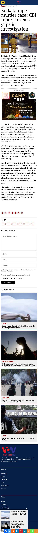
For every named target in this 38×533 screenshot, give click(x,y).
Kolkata (14, 224)
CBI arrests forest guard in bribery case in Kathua (18, 439)
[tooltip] (2, 212)
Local (4, 324)
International (4, 485)
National (6, 398)
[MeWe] (25, 531)
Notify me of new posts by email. (13, 278)
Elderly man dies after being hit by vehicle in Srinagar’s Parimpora (18, 327)
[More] (36, 531)
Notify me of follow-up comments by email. (16, 275)
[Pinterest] (21, 531)
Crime (3, 6)
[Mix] (28, 531)
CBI (3, 224)
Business (3, 473)
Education (4, 479)
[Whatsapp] (32, 531)
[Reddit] (13, 531)
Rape (33, 224)
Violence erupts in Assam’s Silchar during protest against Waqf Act (18, 401)
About (3, 501)
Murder (21, 224)
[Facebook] (6, 531)
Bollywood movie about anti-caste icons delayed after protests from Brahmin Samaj (18, 365)
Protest (27, 224)
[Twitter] (9, 531)
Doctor (8, 224)
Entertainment (8, 362)
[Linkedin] (17, 531)
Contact (3, 504)
